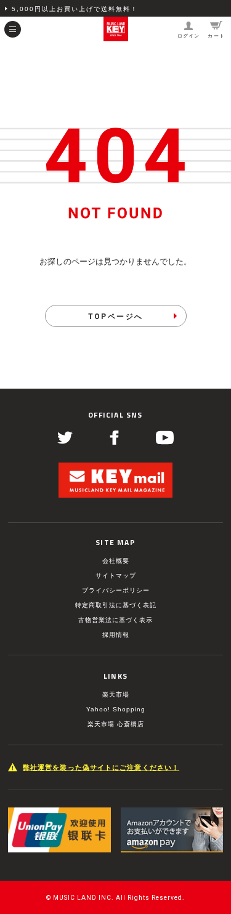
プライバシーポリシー (116, 590)
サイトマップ (115, 575)
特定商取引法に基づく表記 (115, 605)
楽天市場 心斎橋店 (115, 724)
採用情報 (115, 634)
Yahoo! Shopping (115, 709)
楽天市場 (115, 694)
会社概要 (115, 560)
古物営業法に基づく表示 (115, 620)
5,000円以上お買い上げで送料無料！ (75, 9)
